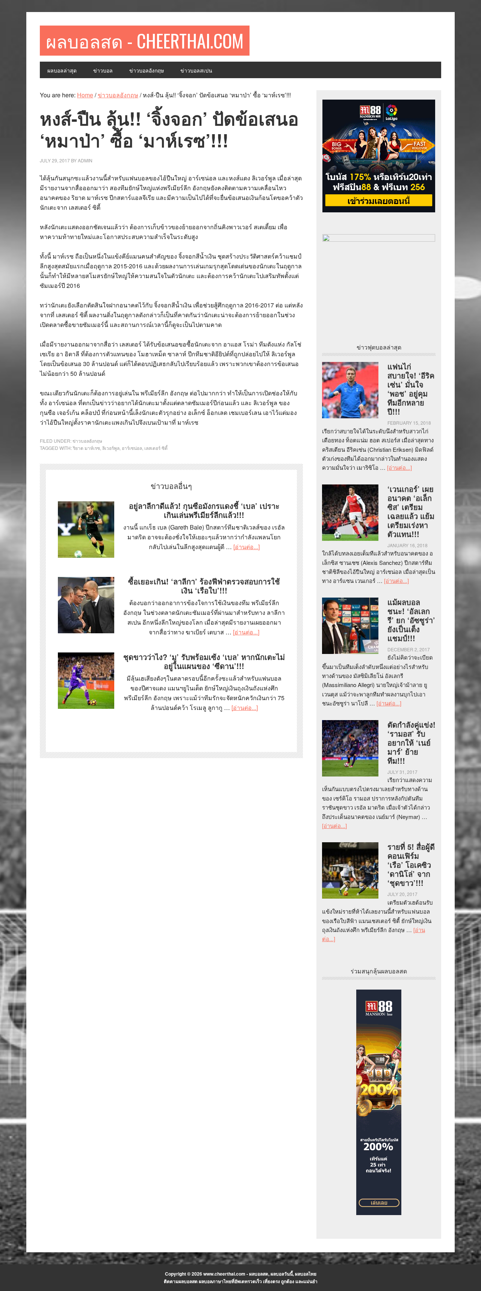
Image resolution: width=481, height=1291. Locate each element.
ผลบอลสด (258, 1273)
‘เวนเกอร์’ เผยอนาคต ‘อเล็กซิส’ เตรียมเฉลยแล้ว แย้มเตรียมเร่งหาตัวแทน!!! (410, 511)
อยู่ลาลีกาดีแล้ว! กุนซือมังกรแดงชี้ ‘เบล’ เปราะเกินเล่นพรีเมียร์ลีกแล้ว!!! (204, 510)
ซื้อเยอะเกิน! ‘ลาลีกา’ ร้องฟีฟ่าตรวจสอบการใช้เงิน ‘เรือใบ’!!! (204, 586)
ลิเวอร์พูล (110, 448)
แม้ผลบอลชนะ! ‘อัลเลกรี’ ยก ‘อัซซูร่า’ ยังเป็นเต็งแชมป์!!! (411, 619)
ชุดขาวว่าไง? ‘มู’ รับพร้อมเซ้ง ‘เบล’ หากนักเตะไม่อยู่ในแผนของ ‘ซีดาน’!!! (204, 661)
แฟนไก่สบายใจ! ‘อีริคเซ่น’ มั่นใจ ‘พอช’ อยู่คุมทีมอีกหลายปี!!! (410, 389)
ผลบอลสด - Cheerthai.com (145, 40)
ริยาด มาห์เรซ (86, 448)
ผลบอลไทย (305, 1273)
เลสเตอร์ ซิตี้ (156, 448)
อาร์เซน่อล (132, 448)
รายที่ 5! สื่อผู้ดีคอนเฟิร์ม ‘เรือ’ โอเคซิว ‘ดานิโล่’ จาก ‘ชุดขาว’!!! (411, 864)
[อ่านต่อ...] (246, 546)
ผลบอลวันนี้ (282, 1273)
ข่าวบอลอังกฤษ (87, 440)
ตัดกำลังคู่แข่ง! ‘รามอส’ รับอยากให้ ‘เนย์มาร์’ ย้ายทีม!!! (411, 742)
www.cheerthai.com (224, 1273)
